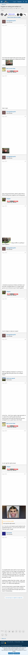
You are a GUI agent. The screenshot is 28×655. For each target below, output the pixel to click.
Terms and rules (10, 641)
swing (2, 10)
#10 (25, 430)
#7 (25, 298)
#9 (25, 383)
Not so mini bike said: (7, 521)
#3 (25, 116)
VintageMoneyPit (5, 8)
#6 (25, 252)
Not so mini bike (10, 68)
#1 (25, 25)
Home (2, 643)
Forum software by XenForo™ (11, 645)
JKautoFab (9, 532)
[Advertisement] (14, 41)
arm (19, 8)
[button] (1, 1)
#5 (25, 206)
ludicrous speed (10, 378)
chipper (8, 198)
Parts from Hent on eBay (14, 17)
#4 (25, 161)
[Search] (26, 1)
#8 (25, 339)
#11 (25, 474)
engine (22, 8)
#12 (25, 537)
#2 (25, 75)
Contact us (3, 641)
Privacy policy (17, 641)
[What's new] (23, 1)
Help (22, 641)
